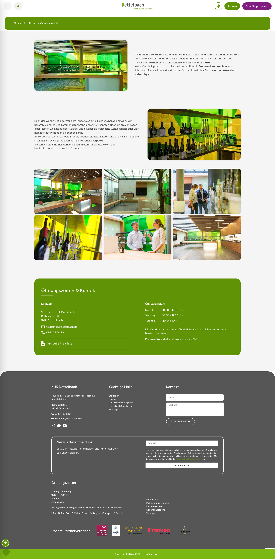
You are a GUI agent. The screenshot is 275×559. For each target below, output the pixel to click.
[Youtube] (64, 425)
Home (32, 23)
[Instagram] (53, 425)
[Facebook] (59, 425)
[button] (6, 552)
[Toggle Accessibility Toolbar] (5, 543)
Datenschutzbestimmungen (189, 459)
